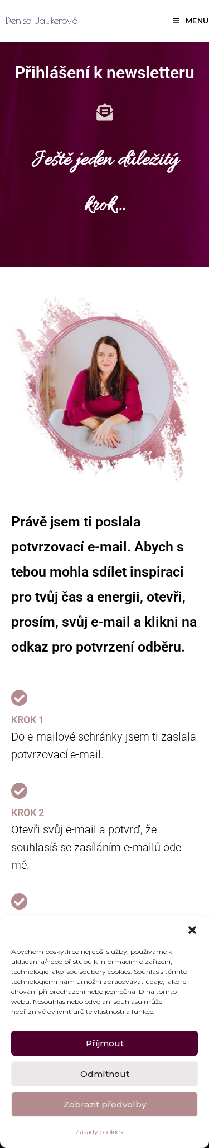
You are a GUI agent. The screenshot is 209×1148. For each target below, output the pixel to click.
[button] (192, 930)
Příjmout (105, 1043)
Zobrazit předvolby (104, 1104)
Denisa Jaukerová (42, 20)
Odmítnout (104, 1074)
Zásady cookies (99, 1131)
